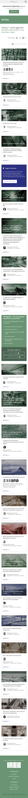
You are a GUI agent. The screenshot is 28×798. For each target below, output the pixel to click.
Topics (15, 11)
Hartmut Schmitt (9, 73)
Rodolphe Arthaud (10, 544)
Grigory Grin (13, 381)
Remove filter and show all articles (20, 44)
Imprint (9, 794)
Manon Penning (14, 513)
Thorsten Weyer (6, 484)
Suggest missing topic (9, 181)
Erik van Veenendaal (15, 716)
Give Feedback (14, 785)
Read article (5, 78)
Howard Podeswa (14, 247)
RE (14, 1)
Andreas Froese (13, 484)
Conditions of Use (21, 794)
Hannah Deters (17, 72)
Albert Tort (9, 450)
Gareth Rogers (14, 155)
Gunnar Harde (14, 633)
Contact (14, 778)
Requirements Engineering (14, 7)
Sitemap (4, 794)
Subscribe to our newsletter (13, 356)
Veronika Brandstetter (12, 485)
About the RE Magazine (14, 776)
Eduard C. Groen (10, 72)
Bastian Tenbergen (11, 483)
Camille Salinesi (14, 208)
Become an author (14, 789)
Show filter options (11, 37)
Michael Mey (13, 99)
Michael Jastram (14, 689)
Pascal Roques (10, 605)
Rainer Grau (13, 274)
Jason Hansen (14, 415)
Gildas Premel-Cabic (11, 305)
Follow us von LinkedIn (13, 353)
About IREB (14, 774)
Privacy (13, 794)
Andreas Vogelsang (19, 483)
